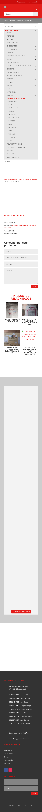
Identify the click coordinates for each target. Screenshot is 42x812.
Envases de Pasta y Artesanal (19, 66)
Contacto (28, 21)
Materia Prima (11, 30)
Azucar (10, 39)
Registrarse (20, 2)
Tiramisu (12, 134)
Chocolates (12, 46)
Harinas (10, 82)
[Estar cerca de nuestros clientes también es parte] (21, 596)
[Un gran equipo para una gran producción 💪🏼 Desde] (21, 482)
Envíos (6, 757)
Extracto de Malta (14, 76)
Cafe (10, 104)
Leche (9, 89)
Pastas (10, 95)
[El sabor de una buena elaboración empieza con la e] (21, 515)
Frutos (10, 79)
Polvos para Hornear (16, 147)
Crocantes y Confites (16, 56)
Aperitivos (13, 101)
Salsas (10, 151)
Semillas (10, 154)
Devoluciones (8, 754)
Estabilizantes (13, 72)
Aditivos (10, 36)
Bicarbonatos (12, 43)
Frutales (12, 114)
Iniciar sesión (32, 2)
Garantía (7, 763)
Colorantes (12, 49)
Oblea (11, 131)
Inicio (6, 21)
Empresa (20, 21)
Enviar (34, 286)
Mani (10, 124)
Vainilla (12, 137)
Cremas (10, 53)
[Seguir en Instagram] (10, 770)
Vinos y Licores (13, 157)
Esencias (10, 69)
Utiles (7, 162)
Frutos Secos (14, 118)
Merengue (12, 128)
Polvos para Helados (16, 144)
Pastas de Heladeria (16, 99)
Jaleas (9, 85)
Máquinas (9, 27)
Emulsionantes (13, 62)
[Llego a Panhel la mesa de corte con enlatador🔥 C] (21, 401)
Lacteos (12, 121)
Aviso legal (8, 751)
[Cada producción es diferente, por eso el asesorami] (21, 545)
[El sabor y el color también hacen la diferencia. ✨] (21, 451)
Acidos (9, 33)
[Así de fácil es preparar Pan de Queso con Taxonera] (21, 426)
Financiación (8, 760)
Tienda (12, 21)
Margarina (11, 92)
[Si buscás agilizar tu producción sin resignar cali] (21, 572)
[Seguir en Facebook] (6, 770)
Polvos (10, 141)
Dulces (9, 59)
